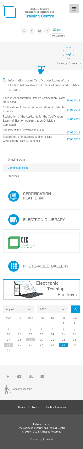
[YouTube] (39, 31)
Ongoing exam (16, 159)
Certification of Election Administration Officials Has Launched (34, 109)
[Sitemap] (31, 377)
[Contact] (42, 377)
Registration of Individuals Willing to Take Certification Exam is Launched (27, 138)
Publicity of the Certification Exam (23, 129)
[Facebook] (32, 31)
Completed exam (18, 167)
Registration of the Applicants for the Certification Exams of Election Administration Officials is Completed (33, 120)
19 (30, 339)
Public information (56, 407)
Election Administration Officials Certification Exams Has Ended (34, 100)
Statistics (13, 175)
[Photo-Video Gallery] (41, 266)
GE (47, 30)
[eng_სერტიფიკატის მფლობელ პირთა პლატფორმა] (41, 196)
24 (8, 345)
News (35, 407)
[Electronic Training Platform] (41, 289)
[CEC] (41, 243)
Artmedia (48, 439)
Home (21, 407)
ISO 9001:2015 (57, 36)
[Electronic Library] (41, 219)
